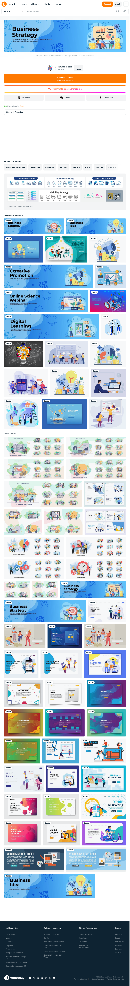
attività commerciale (15, 167)
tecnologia (35, 167)
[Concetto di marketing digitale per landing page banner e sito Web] (108, 300)
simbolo (99, 167)
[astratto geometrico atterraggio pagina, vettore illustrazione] (23, 693)
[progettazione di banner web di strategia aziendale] (34, 226)
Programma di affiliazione (54, 941)
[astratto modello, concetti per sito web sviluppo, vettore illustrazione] (64, 636)
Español (117, 937)
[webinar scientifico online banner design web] (46, 300)
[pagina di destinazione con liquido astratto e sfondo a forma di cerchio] (61, 806)
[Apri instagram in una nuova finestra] (34, 977)
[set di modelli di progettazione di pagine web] (105, 494)
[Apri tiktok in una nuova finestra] (46, 977)
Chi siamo (81, 941)
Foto (23, 4)
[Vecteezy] (4, 4)
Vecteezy (9, 937)
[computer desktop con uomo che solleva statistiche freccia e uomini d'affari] (110, 275)
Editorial (46, 4)
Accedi (115, 4)
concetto (112, 167)
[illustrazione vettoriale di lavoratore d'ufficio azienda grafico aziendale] (107, 413)
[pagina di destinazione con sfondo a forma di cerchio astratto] (22, 832)
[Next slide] (120, 167)
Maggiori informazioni (14, 112)
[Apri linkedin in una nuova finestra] (38, 977)
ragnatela (49, 167)
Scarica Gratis (64, 78)
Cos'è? (22, 106)
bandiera (63, 167)
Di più (58, 4)
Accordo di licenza (50, 934)
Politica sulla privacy (95, 978)
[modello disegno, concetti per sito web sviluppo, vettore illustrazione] (65, 693)
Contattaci (81, 937)
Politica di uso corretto (113, 978)
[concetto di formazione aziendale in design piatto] (26, 382)
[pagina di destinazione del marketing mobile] (21, 664)
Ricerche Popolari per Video (52, 957)
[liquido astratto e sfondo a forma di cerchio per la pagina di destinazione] (22, 806)
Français (117, 948)
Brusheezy (10, 934)
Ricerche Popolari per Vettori (52, 946)
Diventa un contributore (82, 946)
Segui (77, 69)
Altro (116, 952)
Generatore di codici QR (16, 965)
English (117, 934)
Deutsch (117, 945)
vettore (76, 167)
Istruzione (10, 948)
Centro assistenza (84, 934)
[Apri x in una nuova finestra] (50, 977)
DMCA (45, 937)
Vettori (12, 4)
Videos (34, 4)
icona (87, 167)
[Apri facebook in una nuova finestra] (30, 977)
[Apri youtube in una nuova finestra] (54, 977)
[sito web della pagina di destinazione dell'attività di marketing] (61, 664)
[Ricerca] (115, 11)
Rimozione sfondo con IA (16, 962)
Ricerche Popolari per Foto (52, 951)
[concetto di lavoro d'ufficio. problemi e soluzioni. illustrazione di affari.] (66, 353)
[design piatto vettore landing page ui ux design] (24, 778)
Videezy (9, 941)
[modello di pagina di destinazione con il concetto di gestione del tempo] (105, 664)
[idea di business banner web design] (96, 226)
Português (118, 941)
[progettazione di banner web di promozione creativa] (48, 275)
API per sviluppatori (14, 952)
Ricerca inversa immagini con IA (16, 957)
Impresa (9, 945)
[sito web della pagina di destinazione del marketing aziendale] (60, 750)
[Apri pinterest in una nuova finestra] (42, 977)
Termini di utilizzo (78, 978)
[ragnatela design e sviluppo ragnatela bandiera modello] (34, 859)
